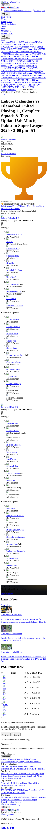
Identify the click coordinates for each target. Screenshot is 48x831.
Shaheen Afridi (12, 249)
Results (36, 206)
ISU (5, 683)
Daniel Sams (11, 348)
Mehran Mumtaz (13, 565)
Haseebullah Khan (14, 291)
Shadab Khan (12, 423)
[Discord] (13, 829)
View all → (6, 605)
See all (16, 735)
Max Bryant (11, 508)
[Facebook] (5, 829)
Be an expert (39, 11)
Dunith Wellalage (13, 383)
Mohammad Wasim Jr (15, 551)
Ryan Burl (10, 263)
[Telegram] (10, 829)
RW (4, 715)
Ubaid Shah (11, 298)
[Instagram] (2, 829)
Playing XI (24, 206)
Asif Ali (9, 241)
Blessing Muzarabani (15, 530)
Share (7, 735)
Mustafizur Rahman (14, 234)
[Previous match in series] (2, 95)
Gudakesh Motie (13, 369)
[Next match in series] (4, 95)
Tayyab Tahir (12, 376)
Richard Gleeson (13, 445)
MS (4, 689)
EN (4, 5)
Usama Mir (11, 341)
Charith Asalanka (13, 362)
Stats (31, 206)
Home (3, 89)
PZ (4, 678)
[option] (4, 7)
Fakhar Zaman (12, 319)
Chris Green (11, 452)
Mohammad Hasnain (15, 515)
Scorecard (9, 206)
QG (4, 710)
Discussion (15, 208)
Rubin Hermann (13, 284)
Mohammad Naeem (14, 306)
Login (7, 14)
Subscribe (6, 757)
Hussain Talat (12, 334)
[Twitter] (7, 829)
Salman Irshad (12, 466)
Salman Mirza (12, 558)
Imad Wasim (11, 459)
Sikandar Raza (12, 256)
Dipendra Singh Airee (15, 537)
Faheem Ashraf (12, 430)
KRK (5, 704)
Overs (16, 206)
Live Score (11, 89)
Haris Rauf (11, 277)
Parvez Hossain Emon (15, 355)
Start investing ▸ (8, 594)
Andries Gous (12, 544)
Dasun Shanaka (13, 326)
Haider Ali (10, 480)
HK (4, 694)
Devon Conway (13, 473)
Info (3, 206)
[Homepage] (11, 2)
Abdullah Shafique (14, 270)
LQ (4, 699)
